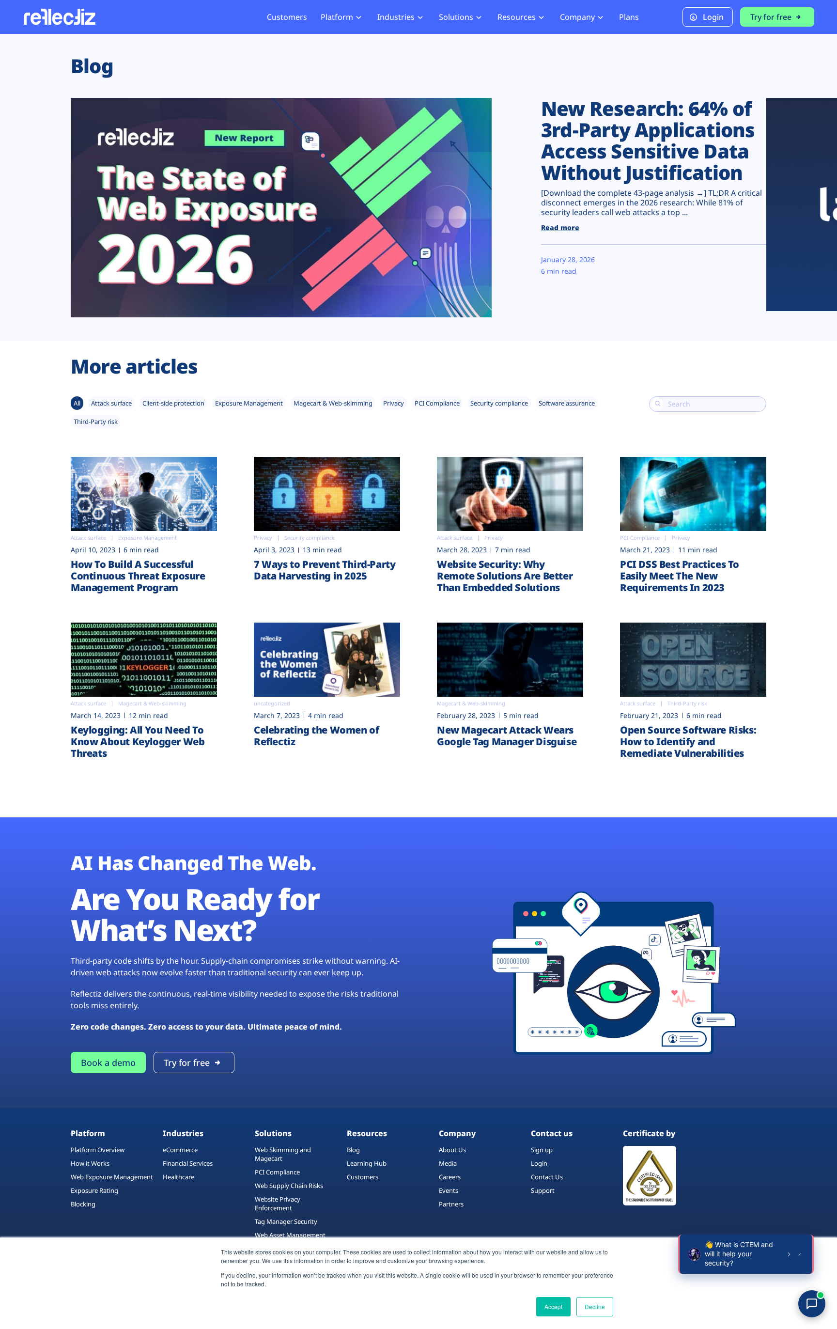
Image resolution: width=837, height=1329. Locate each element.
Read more (560, 227)
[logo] (59, 17)
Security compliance (499, 403)
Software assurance (567, 403)
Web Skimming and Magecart (283, 1154)
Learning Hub (367, 1163)
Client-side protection (173, 403)
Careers (450, 1177)
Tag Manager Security (286, 1221)
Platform (337, 17)
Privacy (393, 403)
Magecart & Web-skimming (333, 403)
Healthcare (178, 1177)
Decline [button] (595, 1306)
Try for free (770, 17)
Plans (629, 17)
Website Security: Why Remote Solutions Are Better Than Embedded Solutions (505, 576)
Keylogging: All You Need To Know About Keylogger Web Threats (137, 741)
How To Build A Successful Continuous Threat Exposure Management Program (138, 576)
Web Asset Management (290, 1235)
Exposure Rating (94, 1190)
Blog (353, 1149)
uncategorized (272, 703)
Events (448, 1190)
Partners (451, 1204)
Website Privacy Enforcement (277, 1203)
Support (543, 1190)
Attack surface (111, 403)
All (77, 403)
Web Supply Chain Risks (289, 1185)
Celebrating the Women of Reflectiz (316, 735)
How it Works (90, 1163)
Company (577, 17)
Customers (287, 17)
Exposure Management (249, 403)
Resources (516, 17)
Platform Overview (97, 1149)
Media (448, 1163)
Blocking (83, 1204)
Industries (396, 17)
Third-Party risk (96, 421)
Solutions (456, 17)
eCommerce (180, 1149)
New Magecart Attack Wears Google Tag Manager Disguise (506, 735)
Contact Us (547, 1177)
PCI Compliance (437, 403)
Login (713, 17)
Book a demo (108, 1062)
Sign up (542, 1149)
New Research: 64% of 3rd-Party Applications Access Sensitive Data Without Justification (648, 140)
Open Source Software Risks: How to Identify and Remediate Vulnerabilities (688, 741)
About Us (452, 1149)
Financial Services (188, 1163)
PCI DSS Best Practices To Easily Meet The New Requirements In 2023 (679, 576)
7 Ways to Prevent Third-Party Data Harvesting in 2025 (324, 570)
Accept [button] (553, 1306)
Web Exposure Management (112, 1177)
